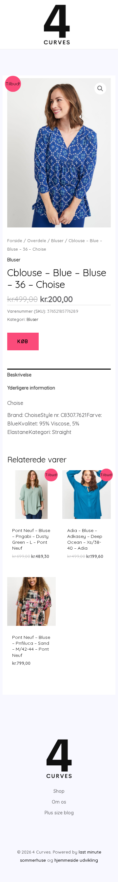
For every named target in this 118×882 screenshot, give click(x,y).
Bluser (57, 240)
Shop (59, 791)
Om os (59, 802)
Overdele (36, 240)
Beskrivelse (19, 375)
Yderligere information (31, 388)
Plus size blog (59, 813)
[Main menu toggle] (14, 24)
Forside (14, 240)
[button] (100, 88)
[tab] (59, 375)
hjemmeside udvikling (76, 860)
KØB (23, 341)
